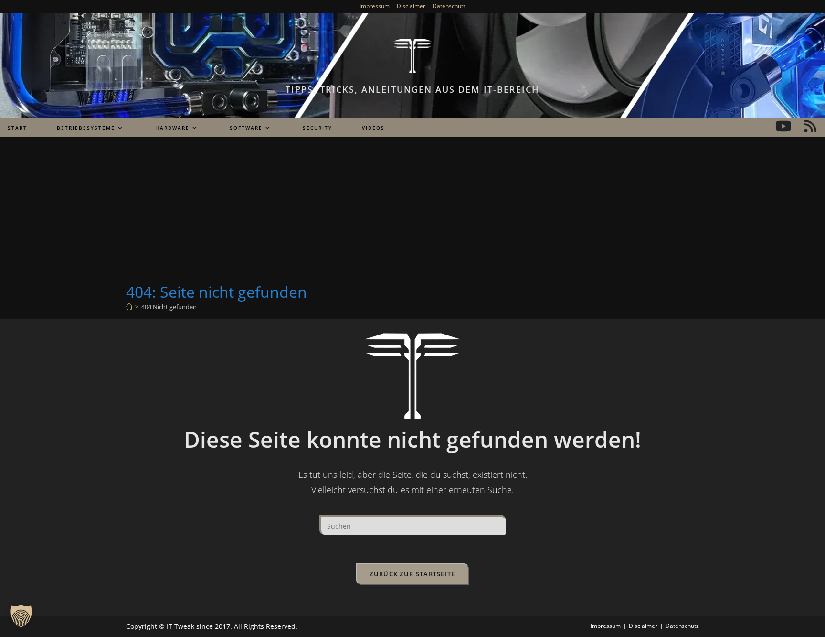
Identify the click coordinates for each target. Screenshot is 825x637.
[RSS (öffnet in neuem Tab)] (810, 126)
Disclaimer (411, 6)
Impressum (375, 6)
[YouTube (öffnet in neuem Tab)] (783, 126)
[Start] (129, 306)
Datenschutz (449, 6)
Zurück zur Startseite (412, 574)
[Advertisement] (412, 210)
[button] (21, 616)
